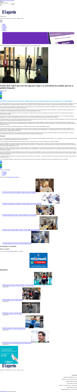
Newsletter (4, 30)
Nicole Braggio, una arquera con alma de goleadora (12, 312)
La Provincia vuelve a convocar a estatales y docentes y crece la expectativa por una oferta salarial (21, 229)
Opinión (4, 29)
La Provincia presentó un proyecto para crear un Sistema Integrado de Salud (16, 242)
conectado (10, 251)
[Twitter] (38, 94)
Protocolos (4, 171)
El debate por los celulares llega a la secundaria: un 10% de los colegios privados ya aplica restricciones (22, 203)
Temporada (4, 172)
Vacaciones (4, 174)
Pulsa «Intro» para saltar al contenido (7, 0)
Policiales (4, 28)
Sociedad (4, 26)
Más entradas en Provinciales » (13, 177)
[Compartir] (38, 98)
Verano (3, 175)
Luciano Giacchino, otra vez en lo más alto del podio (12, 299)
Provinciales (4, 27)
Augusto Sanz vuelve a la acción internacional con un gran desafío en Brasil (16, 342)
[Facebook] (38, 92)
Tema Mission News (4, 391)
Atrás (1, 22)
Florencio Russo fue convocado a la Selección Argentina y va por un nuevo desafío (18, 284)
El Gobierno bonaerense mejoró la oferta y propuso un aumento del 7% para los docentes (19, 214)
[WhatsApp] (38, 96)
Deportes (4, 25)
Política (3, 24)
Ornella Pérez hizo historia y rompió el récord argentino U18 (13, 327)
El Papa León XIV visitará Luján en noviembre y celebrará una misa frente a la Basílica (19, 191)
